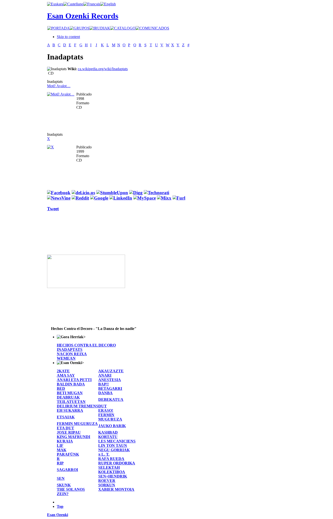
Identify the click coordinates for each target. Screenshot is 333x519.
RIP (60, 463)
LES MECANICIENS (117, 441)
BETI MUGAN (70, 393)
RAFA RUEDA (111, 459)
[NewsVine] (58, 198)
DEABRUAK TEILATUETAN (71, 399)
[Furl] (179, 198)
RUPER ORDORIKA (116, 463)
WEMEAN (66, 358)
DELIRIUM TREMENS (77, 406)
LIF (60, 445)
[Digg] (136, 192)
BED (61, 388)
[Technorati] (156, 192)
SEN (61, 478)
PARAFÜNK (68, 454)
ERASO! (105, 410)
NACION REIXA (72, 354)
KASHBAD (108, 432)
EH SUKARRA (70, 410)
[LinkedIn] (120, 198)
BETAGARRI (110, 388)
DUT (102, 406)
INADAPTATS (69, 349)
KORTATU (108, 437)
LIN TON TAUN (112, 445)
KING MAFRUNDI (73, 437)
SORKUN (106, 485)
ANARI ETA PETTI (74, 380)
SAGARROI (67, 470)
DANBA (105, 393)
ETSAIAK (66, 417)
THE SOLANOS (71, 489)
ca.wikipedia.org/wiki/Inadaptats (103, 69)
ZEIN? (63, 494)
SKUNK (64, 485)
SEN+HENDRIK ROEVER (112, 478)
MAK (61, 450)
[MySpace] (144, 198)
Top (60, 506)
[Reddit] (80, 198)
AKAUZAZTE (111, 371)
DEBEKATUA (110, 399)
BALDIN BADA (71, 384)
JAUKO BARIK (112, 426)
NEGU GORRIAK (114, 450)
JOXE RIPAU (69, 432)
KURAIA (65, 441)
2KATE (63, 371)
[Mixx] (164, 198)
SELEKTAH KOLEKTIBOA (111, 469)
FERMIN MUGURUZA (110, 417)
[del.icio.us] (83, 192)
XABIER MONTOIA (116, 489)
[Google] (99, 198)
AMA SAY (66, 375)
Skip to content (68, 37)
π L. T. (103, 454)
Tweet (53, 208)
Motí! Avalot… (58, 86)
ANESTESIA (109, 380)
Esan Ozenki (57, 515)
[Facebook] (58, 192)
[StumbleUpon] (112, 192)
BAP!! (103, 384)
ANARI (104, 375)
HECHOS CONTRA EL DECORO (86, 345)
